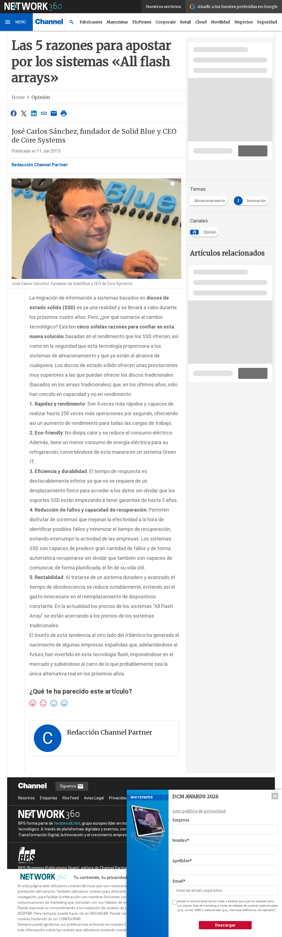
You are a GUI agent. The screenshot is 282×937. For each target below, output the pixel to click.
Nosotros (26, 798)
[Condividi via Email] (53, 113)
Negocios (243, 22)
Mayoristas (117, 22)
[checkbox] (174, 902)
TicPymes (141, 22)
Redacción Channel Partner (40, 164)
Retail (185, 22)
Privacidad (118, 798)
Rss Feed (71, 798)
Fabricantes (91, 22)
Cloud (201, 22)
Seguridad (267, 22)
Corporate (166, 22)
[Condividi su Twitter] (23, 113)
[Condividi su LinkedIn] (33, 113)
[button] (16, 22)
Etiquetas (48, 798)
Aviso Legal (94, 798)
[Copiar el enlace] (43, 113)
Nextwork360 (67, 823)
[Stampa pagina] (63, 113)
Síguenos (68, 786)
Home (18, 97)
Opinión (40, 97)
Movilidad (220, 22)
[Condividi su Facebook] (13, 113)
